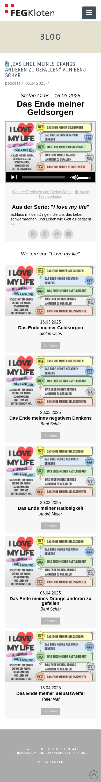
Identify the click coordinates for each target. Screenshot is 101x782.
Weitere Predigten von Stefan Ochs (41, 192)
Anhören (50, 345)
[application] (50, 177)
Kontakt (70, 749)
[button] (89, 12)
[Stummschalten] (74, 177)
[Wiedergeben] (13, 177)
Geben (53, 749)
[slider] (43, 177)
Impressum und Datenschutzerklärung (52, 753)
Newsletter (33, 749)
